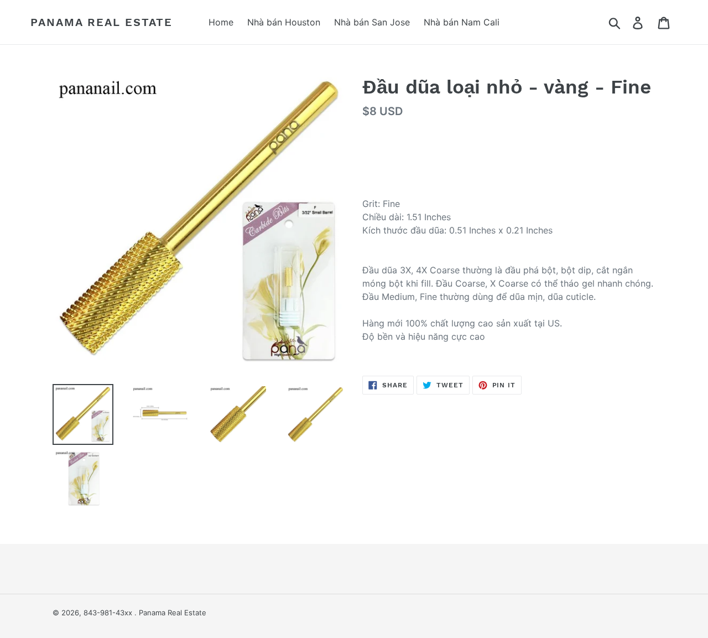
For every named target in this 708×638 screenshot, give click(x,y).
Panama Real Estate (101, 22)
